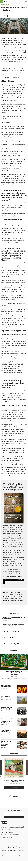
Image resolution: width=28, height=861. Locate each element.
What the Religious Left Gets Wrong (13, 644)
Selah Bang (9, 699)
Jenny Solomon (12, 628)
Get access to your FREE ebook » (13, 581)
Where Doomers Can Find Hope (12, 632)
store (11, 852)
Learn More (14, 842)
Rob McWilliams (17, 13)
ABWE (20, 594)
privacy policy (12, 850)
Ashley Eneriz (4, 688)
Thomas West (14, 676)
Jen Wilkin (17, 783)
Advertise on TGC (23, 65)
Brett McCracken (5, 620)
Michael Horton (5, 639)
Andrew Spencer (5, 645)
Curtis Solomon (5, 628)
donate (17, 852)
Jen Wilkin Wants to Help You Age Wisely (15, 781)
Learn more (24, 858)
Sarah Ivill (3, 747)
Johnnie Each (4, 699)
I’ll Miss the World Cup (9, 638)
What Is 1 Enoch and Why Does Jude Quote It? (7, 709)
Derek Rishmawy (5, 634)
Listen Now (15, 787)
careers (4, 850)
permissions (21, 850)
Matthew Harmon (4, 712)
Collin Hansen (11, 783)
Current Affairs (5, 4)
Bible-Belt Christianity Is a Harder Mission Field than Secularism (14, 673)
